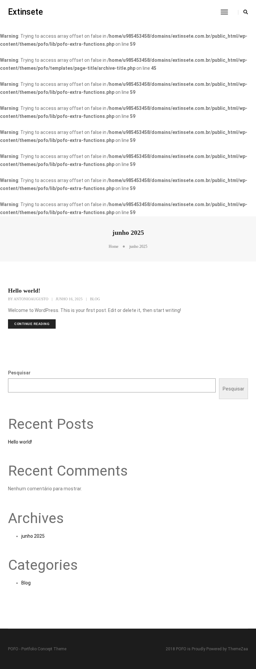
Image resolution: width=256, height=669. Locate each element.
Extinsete (25, 12)
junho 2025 (33, 536)
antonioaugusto (31, 299)
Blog (95, 299)
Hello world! (24, 290)
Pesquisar (19, 372)
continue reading (31, 324)
